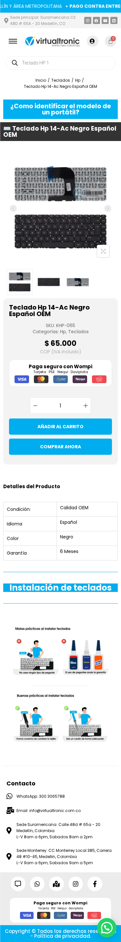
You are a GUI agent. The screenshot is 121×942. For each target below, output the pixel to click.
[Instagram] (87, 20)
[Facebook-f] (94, 884)
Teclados (60, 80)
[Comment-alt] (18, 884)
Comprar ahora (60, 446)
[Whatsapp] (37, 884)
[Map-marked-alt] (56, 884)
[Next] (107, 208)
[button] (106, 927)
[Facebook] (96, 20)
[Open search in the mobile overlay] (60, 63)
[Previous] (13, 208)
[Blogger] (113, 20)
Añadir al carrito (60, 426)
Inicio (40, 80)
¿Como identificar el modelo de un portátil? (60, 109)
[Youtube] (105, 20)
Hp (77, 80)
